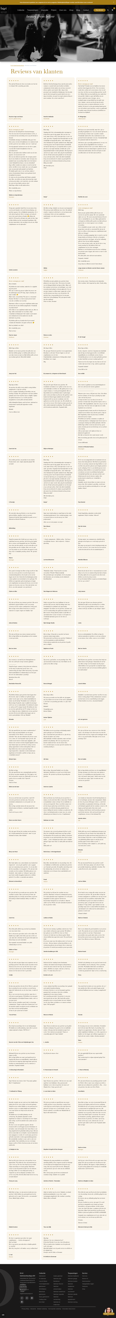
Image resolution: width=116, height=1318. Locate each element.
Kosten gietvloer (58, 1276)
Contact (86, 10)
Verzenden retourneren (68, 1308)
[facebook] (22, 1298)
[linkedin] (32, 1298)
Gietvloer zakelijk (72, 1294)
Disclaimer (33, 1308)
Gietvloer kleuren (58, 1284)
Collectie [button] (20, 10)
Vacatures (85, 1286)
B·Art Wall (41, 1302)
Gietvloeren (42, 1276)
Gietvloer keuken (72, 1281)
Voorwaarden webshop (54, 1308)
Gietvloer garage (72, 1278)
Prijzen (53, 10)
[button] (108, 10)
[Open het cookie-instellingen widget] (3, 1315)
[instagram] (27, 1298)
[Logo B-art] (4, 10)
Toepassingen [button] (32, 10)
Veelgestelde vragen (88, 1284)
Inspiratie (44, 10)
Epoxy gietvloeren (44, 1296)
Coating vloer (42, 1299)
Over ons (62, 10)
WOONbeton (42, 1289)
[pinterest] (22, 1302)
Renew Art (85, 1278)
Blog (78, 10)
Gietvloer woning (72, 1302)
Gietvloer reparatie (58, 1294)
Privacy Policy (25, 1308)
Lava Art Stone (43, 1281)
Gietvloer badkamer (73, 1276)
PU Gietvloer (42, 1278)
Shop (71, 10)
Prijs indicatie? (99, 10)
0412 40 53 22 (25, 1289)
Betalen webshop (42, 1308)
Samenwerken (86, 1281)
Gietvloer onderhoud (59, 1291)
